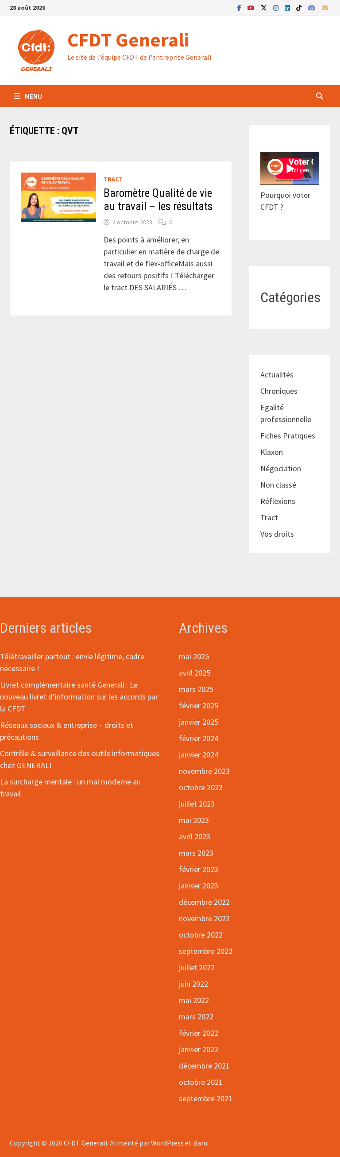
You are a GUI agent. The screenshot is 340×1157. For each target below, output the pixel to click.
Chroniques (279, 391)
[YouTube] (252, 7)
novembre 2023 (204, 771)
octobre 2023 (201, 787)
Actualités (277, 374)
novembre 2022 (204, 918)
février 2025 (198, 705)
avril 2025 (194, 673)
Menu (33, 96)
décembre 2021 (204, 1066)
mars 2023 (196, 853)
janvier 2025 (198, 722)
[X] (265, 7)
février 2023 (198, 869)
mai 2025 (194, 656)
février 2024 (198, 738)
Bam (200, 1142)
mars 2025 (196, 689)
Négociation (280, 468)
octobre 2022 (201, 935)
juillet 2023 (197, 804)
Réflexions (277, 501)
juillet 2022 (197, 967)
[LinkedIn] (288, 7)
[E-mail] (325, 7)
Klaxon (271, 452)
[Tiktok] (299, 7)
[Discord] (312, 7)
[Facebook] (240, 7)
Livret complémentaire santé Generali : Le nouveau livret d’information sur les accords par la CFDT (79, 697)
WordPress (167, 1142)
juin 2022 (193, 984)
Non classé (278, 485)
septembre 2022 (205, 951)
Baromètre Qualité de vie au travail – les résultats (158, 200)
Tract (113, 179)
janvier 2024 (198, 755)
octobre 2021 (201, 1082)
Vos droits (277, 534)
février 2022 (198, 1033)
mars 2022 (196, 1016)
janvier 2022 (198, 1049)
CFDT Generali (128, 39)
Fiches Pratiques (287, 436)
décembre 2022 (204, 902)
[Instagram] (276, 7)
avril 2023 (194, 836)
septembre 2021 (205, 1098)
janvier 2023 (198, 885)
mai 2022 (194, 1000)
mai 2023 (194, 820)
